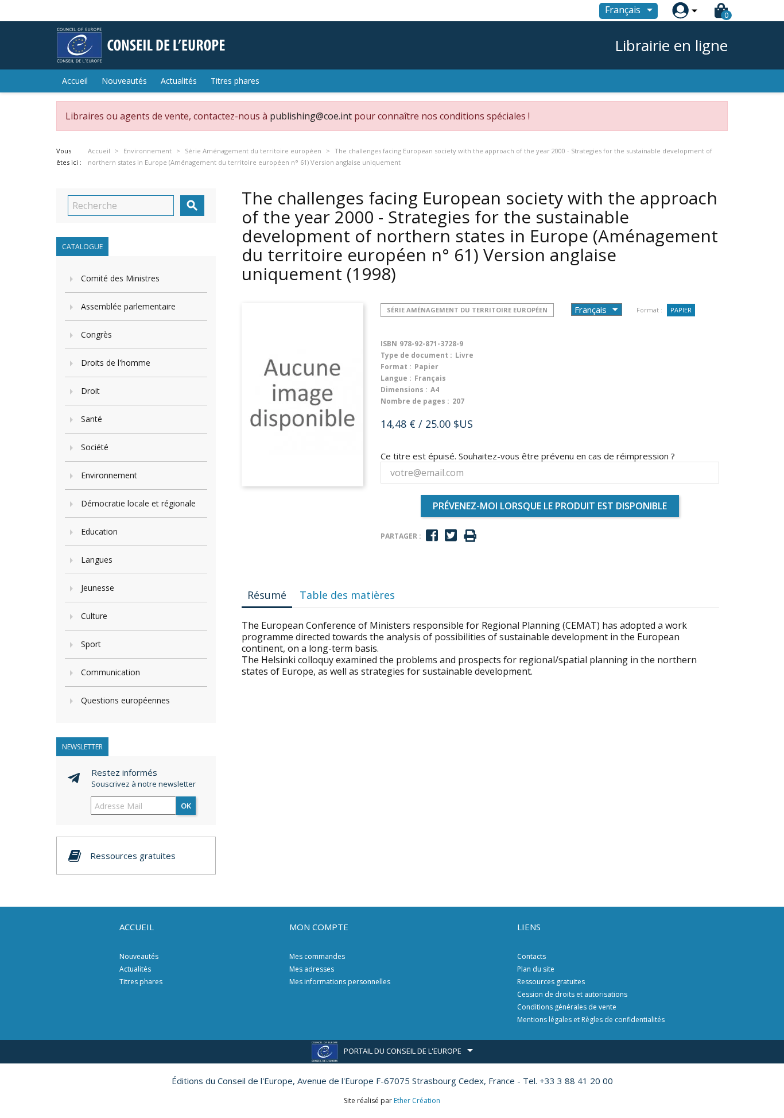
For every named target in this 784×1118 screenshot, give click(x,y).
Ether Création (417, 1100)
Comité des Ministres (120, 278)
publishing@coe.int (311, 116)
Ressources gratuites (551, 982)
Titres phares (235, 80)
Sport (91, 644)
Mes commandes (317, 956)
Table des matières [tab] (347, 595)
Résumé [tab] (266, 595)
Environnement (109, 475)
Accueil (75, 80)
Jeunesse (97, 587)
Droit (90, 390)
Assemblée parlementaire (128, 306)
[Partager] (432, 535)
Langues (96, 559)
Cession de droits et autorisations (572, 994)
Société (94, 447)
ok (186, 805)
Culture (94, 615)
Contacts (531, 956)
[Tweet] (451, 535)
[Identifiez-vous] (680, 10)
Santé (91, 418)
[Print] (470, 536)
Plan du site (535, 969)
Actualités (179, 80)
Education (99, 531)
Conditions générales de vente (566, 1007)
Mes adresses (311, 969)
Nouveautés (124, 80)
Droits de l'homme (115, 362)
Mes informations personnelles (339, 982)
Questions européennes (125, 700)
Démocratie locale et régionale (138, 503)
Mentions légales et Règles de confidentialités (591, 1019)
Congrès (96, 334)
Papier (681, 309)
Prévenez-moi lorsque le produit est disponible (550, 506)
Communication (110, 672)
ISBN (389, 344)
